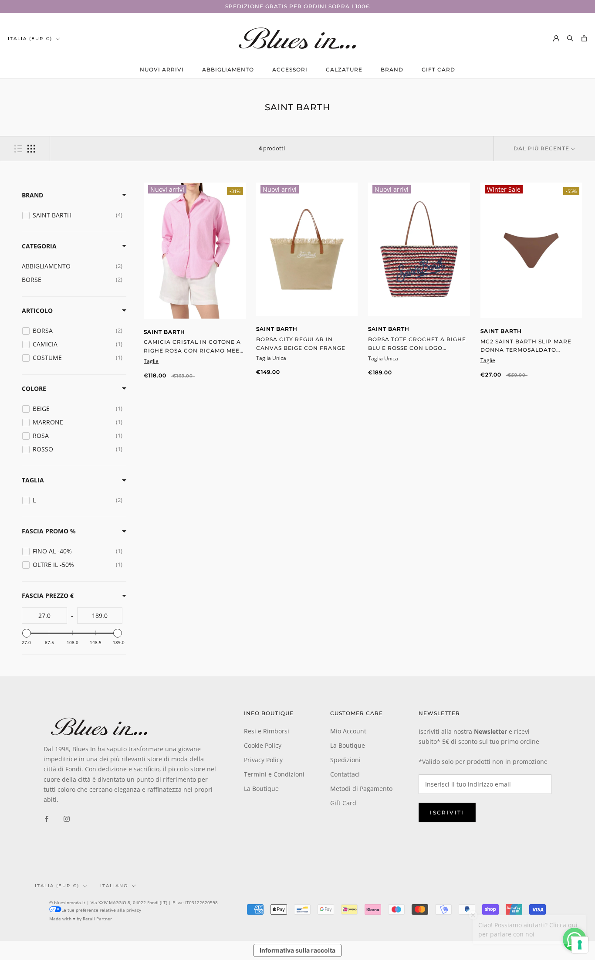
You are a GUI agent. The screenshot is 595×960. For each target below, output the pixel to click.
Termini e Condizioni (274, 774)
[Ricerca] (570, 38)
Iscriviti (447, 812)
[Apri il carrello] (584, 38)
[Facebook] (47, 818)
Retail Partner (97, 919)
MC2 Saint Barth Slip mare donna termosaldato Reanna (525, 350)
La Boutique (261, 788)
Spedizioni (345, 760)
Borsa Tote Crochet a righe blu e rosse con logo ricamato (417, 348)
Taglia (33, 480)
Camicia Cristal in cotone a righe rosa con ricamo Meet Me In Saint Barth (193, 351)
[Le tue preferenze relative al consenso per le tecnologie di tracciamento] (579, 944)
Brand (392, 69)
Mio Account (348, 731)
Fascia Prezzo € (48, 595)
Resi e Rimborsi (266, 731)
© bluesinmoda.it (67, 902)
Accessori (290, 69)
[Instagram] (67, 818)
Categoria (39, 246)
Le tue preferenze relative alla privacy (101, 910)
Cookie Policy (262, 745)
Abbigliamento (228, 69)
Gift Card (438, 69)
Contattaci (345, 774)
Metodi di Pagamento (361, 788)
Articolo (37, 310)
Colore (34, 388)
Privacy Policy (263, 760)
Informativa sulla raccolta (297, 950)
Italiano (114, 886)
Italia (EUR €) (30, 38)
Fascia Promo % (49, 531)
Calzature (344, 69)
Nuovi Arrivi (162, 69)
